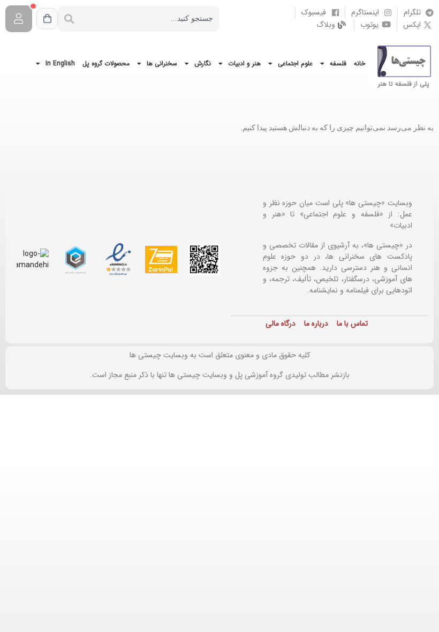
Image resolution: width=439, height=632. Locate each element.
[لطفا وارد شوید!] (18, 18)
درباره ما (316, 323)
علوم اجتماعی (295, 63)
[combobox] (150, 19)
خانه (359, 63)
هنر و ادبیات (244, 63)
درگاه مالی (281, 323)
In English (60, 63)
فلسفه (338, 63)
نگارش (202, 63)
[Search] (69, 19)
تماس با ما (352, 323)
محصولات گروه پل (106, 63)
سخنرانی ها (162, 63)
